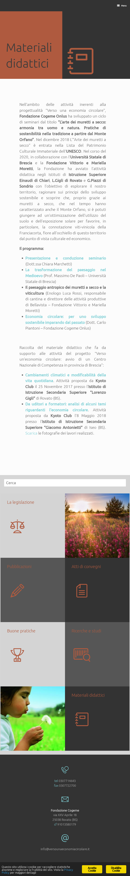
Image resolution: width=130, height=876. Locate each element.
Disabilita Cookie (116, 869)
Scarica (31, 433)
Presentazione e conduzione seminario (65, 258)
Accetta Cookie (92, 869)
